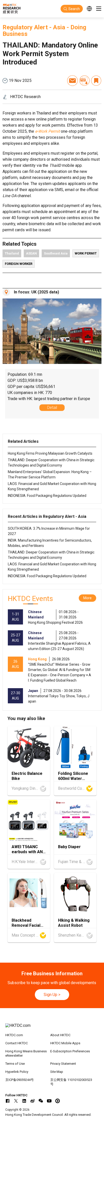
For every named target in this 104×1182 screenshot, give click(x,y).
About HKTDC (60, 1035)
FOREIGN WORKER (18, 264)
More (87, 598)
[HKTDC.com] (52, 1028)
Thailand (12, 253)
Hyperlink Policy (16, 1072)
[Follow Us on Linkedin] (24, 1101)
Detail (52, 407)
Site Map (56, 1072)
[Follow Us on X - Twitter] (16, 1101)
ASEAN (31, 253)
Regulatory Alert (25, 27)
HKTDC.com (14, 1035)
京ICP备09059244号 (19, 1080)
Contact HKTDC (16, 1043)
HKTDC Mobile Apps (65, 1043)
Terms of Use (15, 1063)
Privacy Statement (63, 1063)
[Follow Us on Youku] (57, 1101)
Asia (59, 27)
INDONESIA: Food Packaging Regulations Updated (47, 496)
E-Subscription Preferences (70, 1051)
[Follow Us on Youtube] (49, 1101)
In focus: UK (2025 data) (36, 292)
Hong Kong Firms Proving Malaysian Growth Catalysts (50, 453)
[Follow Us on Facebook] (7, 1101)
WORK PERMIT (86, 253)
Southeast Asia (56, 253)
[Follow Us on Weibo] (32, 1101)
